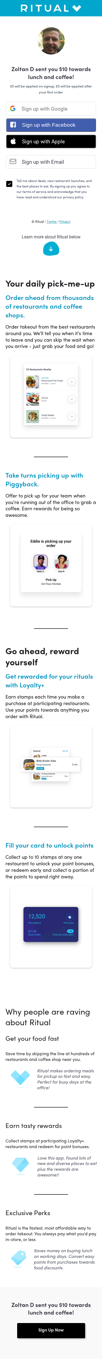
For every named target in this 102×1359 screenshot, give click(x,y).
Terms (52, 221)
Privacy (64, 221)
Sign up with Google (43, 108)
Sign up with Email (42, 161)
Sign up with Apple (43, 141)
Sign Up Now (51, 1330)
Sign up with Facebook (48, 125)
